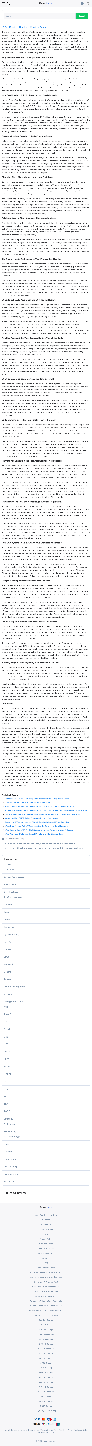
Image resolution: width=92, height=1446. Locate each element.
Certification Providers (46, 1215)
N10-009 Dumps (46, 1368)
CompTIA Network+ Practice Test (46, 1277)
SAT (6, 1097)
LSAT (6, 1059)
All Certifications (12, 839)
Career (7, 864)
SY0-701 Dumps (46, 1320)
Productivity (10, 1167)
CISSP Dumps (46, 1406)
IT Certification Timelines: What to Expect (24, 27)
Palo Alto (9, 979)
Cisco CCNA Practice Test (46, 1291)
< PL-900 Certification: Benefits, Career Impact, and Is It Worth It (40, 844)
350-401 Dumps (46, 1382)
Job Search (10, 885)
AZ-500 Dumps (46, 1401)
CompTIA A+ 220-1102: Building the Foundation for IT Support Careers (37, 798)
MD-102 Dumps (46, 1387)
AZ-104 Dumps (46, 1325)
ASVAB (7, 1014)
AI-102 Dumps (46, 1363)
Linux (6, 957)
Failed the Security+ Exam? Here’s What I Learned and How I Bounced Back (39, 806)
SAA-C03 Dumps (46, 1334)
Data (6, 1144)
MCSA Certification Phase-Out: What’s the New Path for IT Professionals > (45, 849)
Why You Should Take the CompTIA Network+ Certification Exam (34, 834)
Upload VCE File (46, 1229)
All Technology (12, 1137)
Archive (45, 1258)
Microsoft (9, 964)
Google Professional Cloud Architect (46, 1310)
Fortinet (8, 942)
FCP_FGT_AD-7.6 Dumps (46, 1411)
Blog (46, 1263)
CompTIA (23, 839)
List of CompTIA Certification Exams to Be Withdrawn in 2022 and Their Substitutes (43, 814)
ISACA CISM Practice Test (46, 1315)
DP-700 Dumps (46, 1344)
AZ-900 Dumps (46, 1377)
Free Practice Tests (46, 1267)
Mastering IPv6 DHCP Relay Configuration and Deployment (32, 818)
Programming (11, 1174)
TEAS (7, 1104)
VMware (8, 994)
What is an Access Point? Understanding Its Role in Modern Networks (36, 826)
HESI (6, 1044)
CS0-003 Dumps (46, 1391)
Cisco (7, 912)
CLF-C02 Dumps (46, 1396)
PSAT (6, 1082)
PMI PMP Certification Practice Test (46, 1306)
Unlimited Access (46, 1248)
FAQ (46, 1234)
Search (82, 16)
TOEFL (7, 1111)
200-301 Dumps (46, 1330)
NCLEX (8, 1074)
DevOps (8, 1152)
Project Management (15, 987)
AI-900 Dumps (46, 1339)
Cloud (7, 920)
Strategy (8, 1119)
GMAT (7, 1029)
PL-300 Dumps (46, 1372)
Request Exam (46, 1244)
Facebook (46, 1224)
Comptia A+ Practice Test (46, 1282)
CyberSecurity (11, 935)
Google (8, 949)
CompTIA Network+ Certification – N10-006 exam (27, 802)
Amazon (8, 905)
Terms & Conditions (46, 1253)
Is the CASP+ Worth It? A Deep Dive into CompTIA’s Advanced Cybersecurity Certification (46, 810)
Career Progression (14, 877)
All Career (9, 870)
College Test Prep (13, 1002)
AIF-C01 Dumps (46, 1358)
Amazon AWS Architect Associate (46, 1301)
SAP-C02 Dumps (46, 1349)
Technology (10, 1132)
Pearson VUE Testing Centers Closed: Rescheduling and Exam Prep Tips (37, 822)
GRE (6, 1037)
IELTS (7, 1052)
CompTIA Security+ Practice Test (46, 1272)
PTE (6, 1089)
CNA (6, 1022)
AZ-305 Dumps (46, 1353)
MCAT (7, 1067)
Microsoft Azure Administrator (46, 1287)
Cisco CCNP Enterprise (46, 1296)
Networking (10, 1159)
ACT (6, 1007)
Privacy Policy (46, 1239)
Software (9, 1182)
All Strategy (10, 1124)
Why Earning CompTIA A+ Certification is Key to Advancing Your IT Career (39, 830)
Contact (46, 1220)
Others (7, 972)
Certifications (11, 892)
